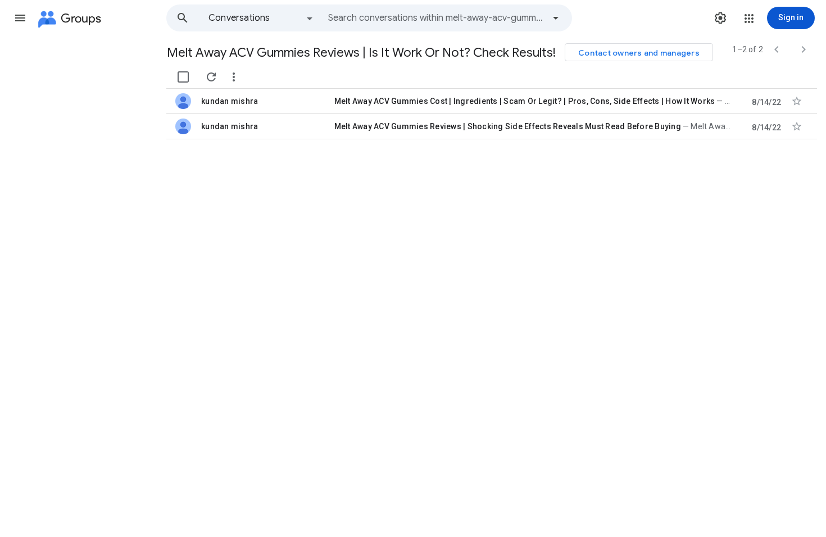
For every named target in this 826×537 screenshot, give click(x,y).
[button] (20, 17)
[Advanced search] (555, 18)
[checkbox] (183, 77)
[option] (261, 18)
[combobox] (436, 18)
